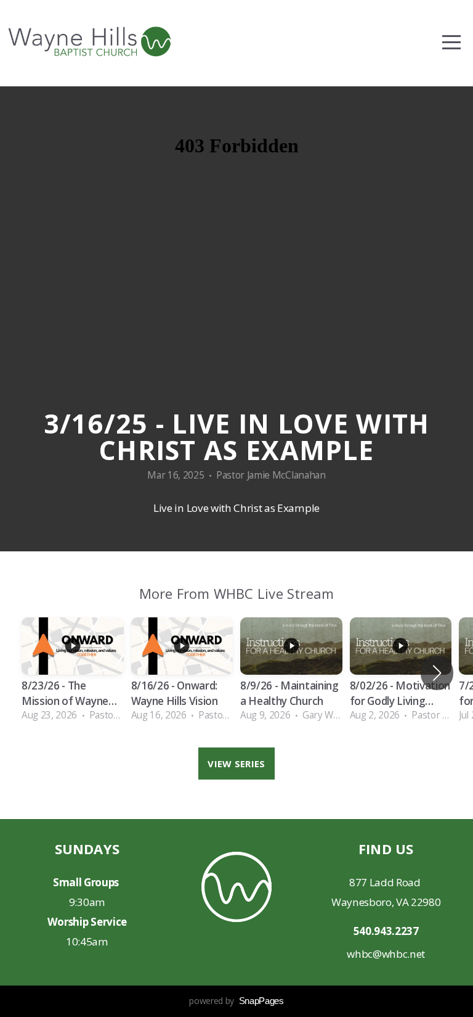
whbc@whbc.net (386, 954)
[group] (73, 673)
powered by (236, 1001)
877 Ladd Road (386, 882)
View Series (236, 763)
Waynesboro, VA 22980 (386, 902)
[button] (437, 672)
